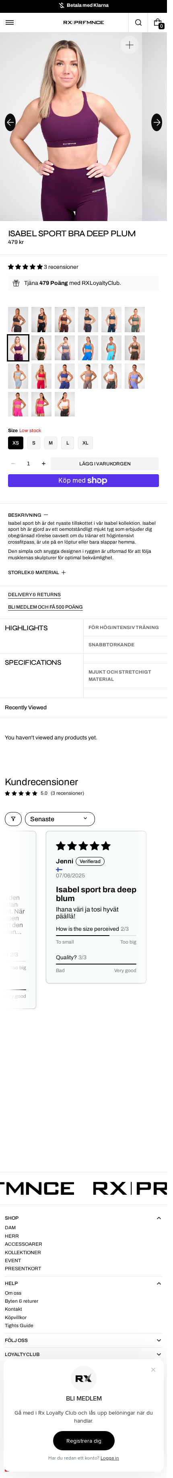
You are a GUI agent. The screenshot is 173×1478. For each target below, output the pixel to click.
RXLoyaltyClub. (101, 283)
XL (85, 443)
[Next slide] (156, 122)
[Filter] (13, 819)
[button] (9, 22)
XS (15, 443)
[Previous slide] (10, 122)
